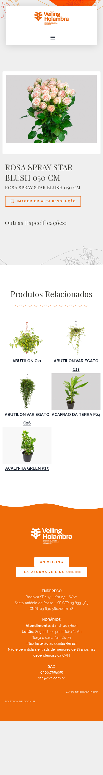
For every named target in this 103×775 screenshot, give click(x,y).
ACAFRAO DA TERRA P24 (76, 414)
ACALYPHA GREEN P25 (27, 468)
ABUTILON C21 (27, 361)
